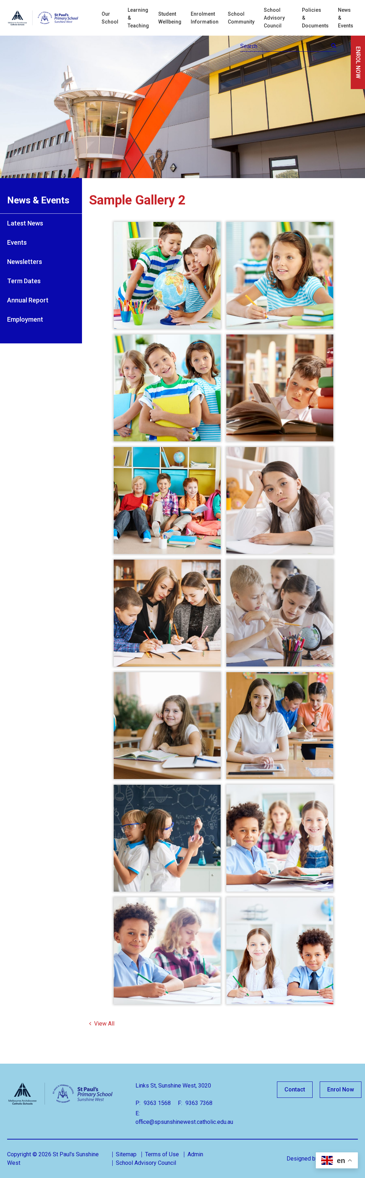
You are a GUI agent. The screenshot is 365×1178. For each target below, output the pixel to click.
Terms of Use (162, 1154)
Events (17, 242)
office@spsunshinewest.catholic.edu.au (184, 1122)
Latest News (25, 223)
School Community (241, 18)
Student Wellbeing (169, 18)
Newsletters (24, 261)
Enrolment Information (205, 18)
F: (180, 1103)
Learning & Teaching (138, 17)
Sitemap (126, 1154)
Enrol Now (340, 1089)
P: (137, 1103)
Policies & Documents (315, 17)
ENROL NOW (358, 62)
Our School (110, 18)
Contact (294, 1089)
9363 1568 (156, 1103)
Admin (195, 1154)
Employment (25, 319)
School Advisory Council (274, 17)
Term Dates (24, 281)
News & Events (345, 17)
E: (137, 1113)
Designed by (302, 1158)
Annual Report (27, 300)
